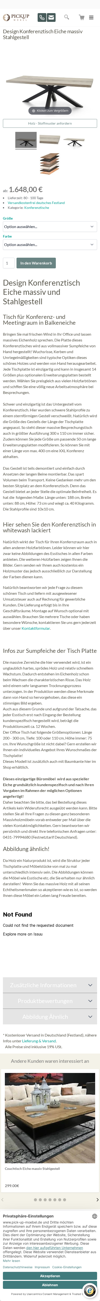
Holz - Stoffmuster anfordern (50, 123)
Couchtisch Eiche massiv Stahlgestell (32, 1168)
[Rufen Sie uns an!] (42, 17)
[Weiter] (97, 1199)
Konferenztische (36, 207)
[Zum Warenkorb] (82, 17)
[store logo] (16, 17)
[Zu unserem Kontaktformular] (51, 17)
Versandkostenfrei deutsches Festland (36, 203)
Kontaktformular (36, 628)
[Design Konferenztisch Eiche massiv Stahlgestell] (50, 140)
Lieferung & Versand (39, 1040)
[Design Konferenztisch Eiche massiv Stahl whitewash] (26, 140)
